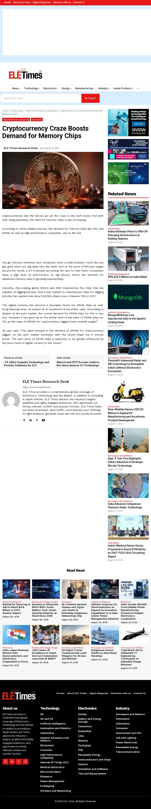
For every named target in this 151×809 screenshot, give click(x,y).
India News (37, 119)
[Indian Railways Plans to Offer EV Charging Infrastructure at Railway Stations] (128, 213)
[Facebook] (24, 419)
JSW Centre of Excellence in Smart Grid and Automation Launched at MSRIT (44, 654)
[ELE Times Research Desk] (11, 400)
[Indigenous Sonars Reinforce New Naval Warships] (105, 634)
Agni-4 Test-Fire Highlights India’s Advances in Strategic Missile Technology (125, 462)
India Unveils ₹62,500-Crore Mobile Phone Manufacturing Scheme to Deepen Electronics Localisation (134, 611)
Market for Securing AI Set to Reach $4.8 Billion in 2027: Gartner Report (16, 608)
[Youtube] (43, 419)
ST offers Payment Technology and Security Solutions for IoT (26, 364)
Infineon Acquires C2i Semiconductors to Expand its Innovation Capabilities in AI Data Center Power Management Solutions (105, 611)
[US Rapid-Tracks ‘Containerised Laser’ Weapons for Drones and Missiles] (75, 634)
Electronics (67, 602)
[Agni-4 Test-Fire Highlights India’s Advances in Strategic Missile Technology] (128, 440)
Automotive (114, 229)
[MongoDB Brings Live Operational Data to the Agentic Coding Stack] (128, 297)
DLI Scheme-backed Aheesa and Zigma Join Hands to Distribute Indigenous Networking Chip (74, 610)
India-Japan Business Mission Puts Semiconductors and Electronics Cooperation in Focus (16, 656)
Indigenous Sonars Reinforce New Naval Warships (104, 653)
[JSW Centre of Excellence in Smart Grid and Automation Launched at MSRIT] (46, 634)
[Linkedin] (30, 419)
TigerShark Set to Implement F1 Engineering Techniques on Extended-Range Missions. (132, 657)
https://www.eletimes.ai (36, 387)
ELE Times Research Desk (21, 148)
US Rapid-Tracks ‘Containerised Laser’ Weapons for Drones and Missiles (74, 654)
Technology (17, 110)
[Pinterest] (19, 762)
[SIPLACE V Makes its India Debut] (128, 258)
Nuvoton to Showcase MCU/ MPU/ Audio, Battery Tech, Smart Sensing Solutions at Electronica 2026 (45, 610)
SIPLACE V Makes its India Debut (127, 276)
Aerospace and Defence (120, 358)
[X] (37, 419)
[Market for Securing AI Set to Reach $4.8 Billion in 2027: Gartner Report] (16, 589)
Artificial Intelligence (119, 274)
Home (5, 110)
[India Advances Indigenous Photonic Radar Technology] (128, 485)
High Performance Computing (41, 110)
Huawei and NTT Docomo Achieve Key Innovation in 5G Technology (78, 364)
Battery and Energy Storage (45, 602)
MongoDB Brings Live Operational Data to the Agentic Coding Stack (127, 319)
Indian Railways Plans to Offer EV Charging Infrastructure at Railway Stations (128, 235)
